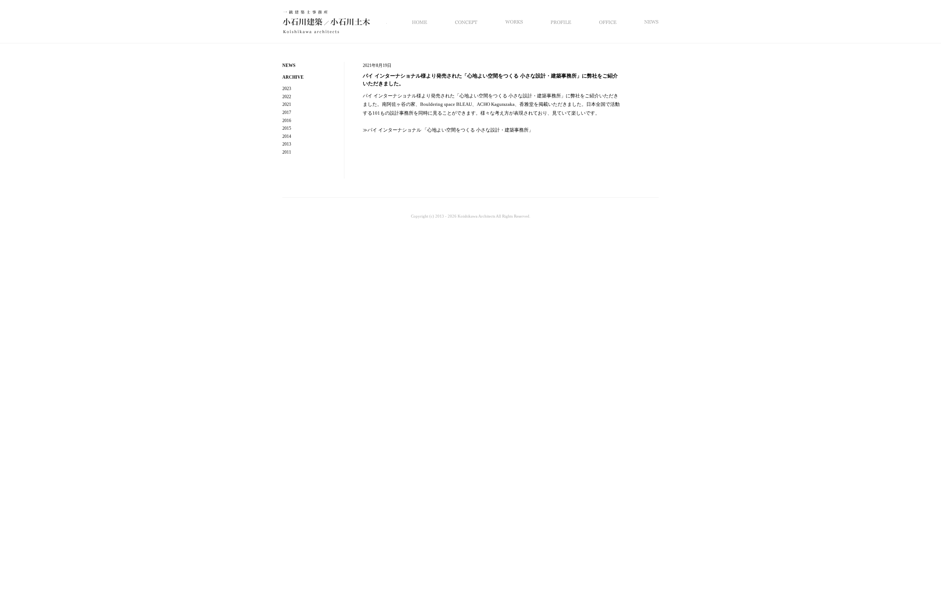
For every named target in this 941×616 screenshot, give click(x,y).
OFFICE (606, 21)
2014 (286, 136)
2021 (286, 104)
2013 (286, 144)
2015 (286, 128)
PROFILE (560, 21)
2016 (286, 120)
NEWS (644, 21)
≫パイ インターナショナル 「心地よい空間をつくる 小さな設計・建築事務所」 (448, 130)
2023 (286, 88)
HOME (422, 21)
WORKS (513, 21)
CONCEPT (465, 21)
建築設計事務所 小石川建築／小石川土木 (334, 27)
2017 (286, 112)
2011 (286, 152)
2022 (286, 96)
